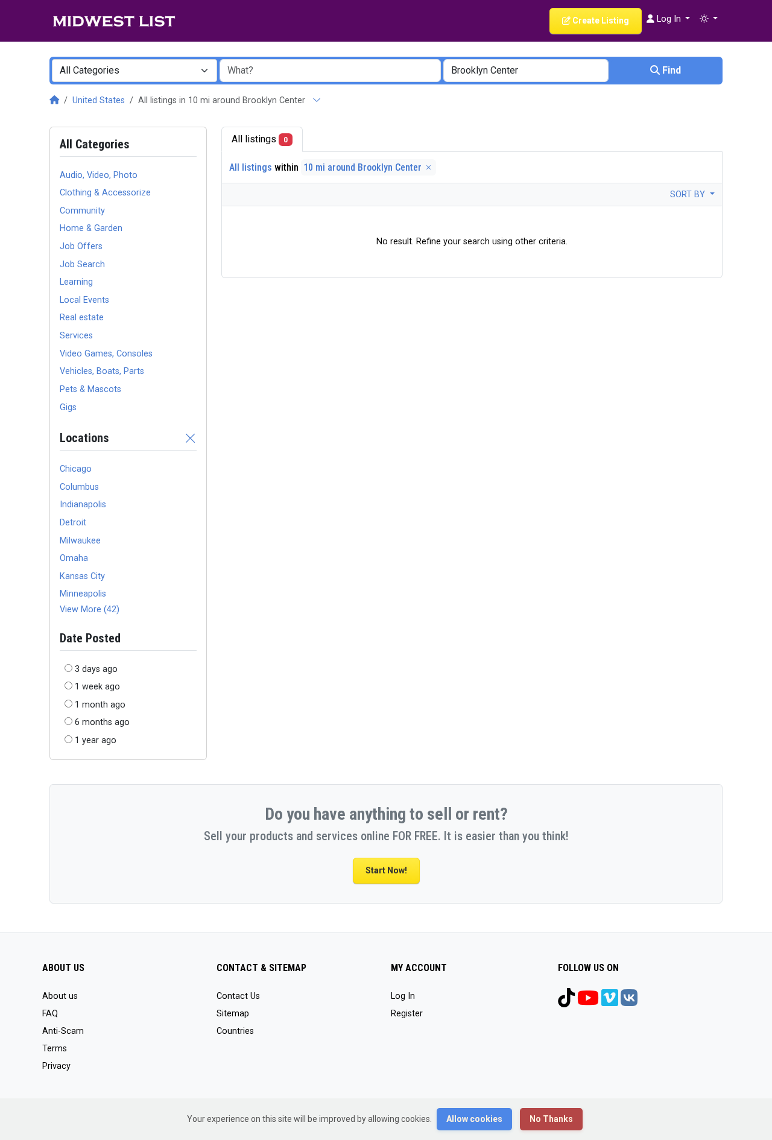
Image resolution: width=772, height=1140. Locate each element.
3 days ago (96, 669)
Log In (403, 996)
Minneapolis (83, 594)
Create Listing (600, 20)
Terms (54, 1048)
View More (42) (89, 609)
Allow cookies (474, 1119)
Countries (235, 1031)
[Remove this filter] (191, 438)
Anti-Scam (63, 1031)
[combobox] (134, 70)
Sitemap (233, 1014)
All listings (260, 139)
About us (60, 996)
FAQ (50, 1014)
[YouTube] (588, 1002)
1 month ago (100, 705)
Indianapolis (83, 504)
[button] (709, 19)
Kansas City (82, 576)
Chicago (76, 469)
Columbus (79, 487)
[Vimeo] (609, 1002)
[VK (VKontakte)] (629, 1002)
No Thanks (551, 1119)
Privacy (56, 1066)
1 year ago (95, 740)
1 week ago (97, 687)
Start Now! (386, 870)
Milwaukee (80, 541)
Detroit (73, 523)
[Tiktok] (566, 1002)
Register (407, 1014)
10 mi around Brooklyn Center (363, 167)
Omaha (74, 558)
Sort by (688, 194)
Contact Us (238, 996)
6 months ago (102, 722)
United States (98, 100)
